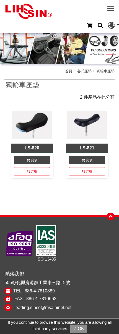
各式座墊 (84, 71)
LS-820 (32, 148)
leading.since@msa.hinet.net (42, 307)
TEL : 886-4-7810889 (34, 291)
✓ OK (78, 328)
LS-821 (87, 148)
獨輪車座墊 (106, 71)
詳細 (33, 171)
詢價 (33, 160)
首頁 (68, 71)
